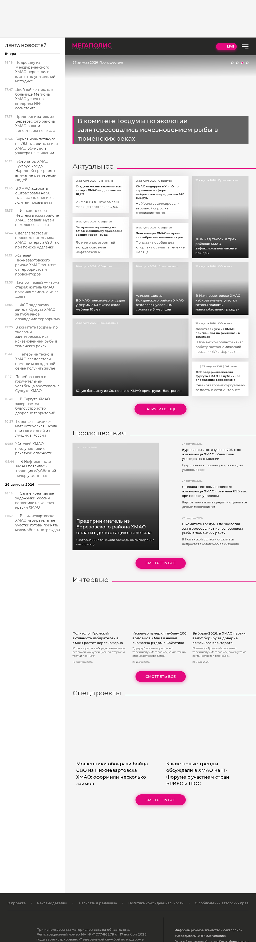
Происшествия (111, 62)
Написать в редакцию (98, 903)
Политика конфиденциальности (156, 903)
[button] (232, 63)
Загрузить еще (160, 409)
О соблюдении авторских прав (221, 903)
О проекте (17, 903)
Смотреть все (161, 563)
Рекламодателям (52, 903)
